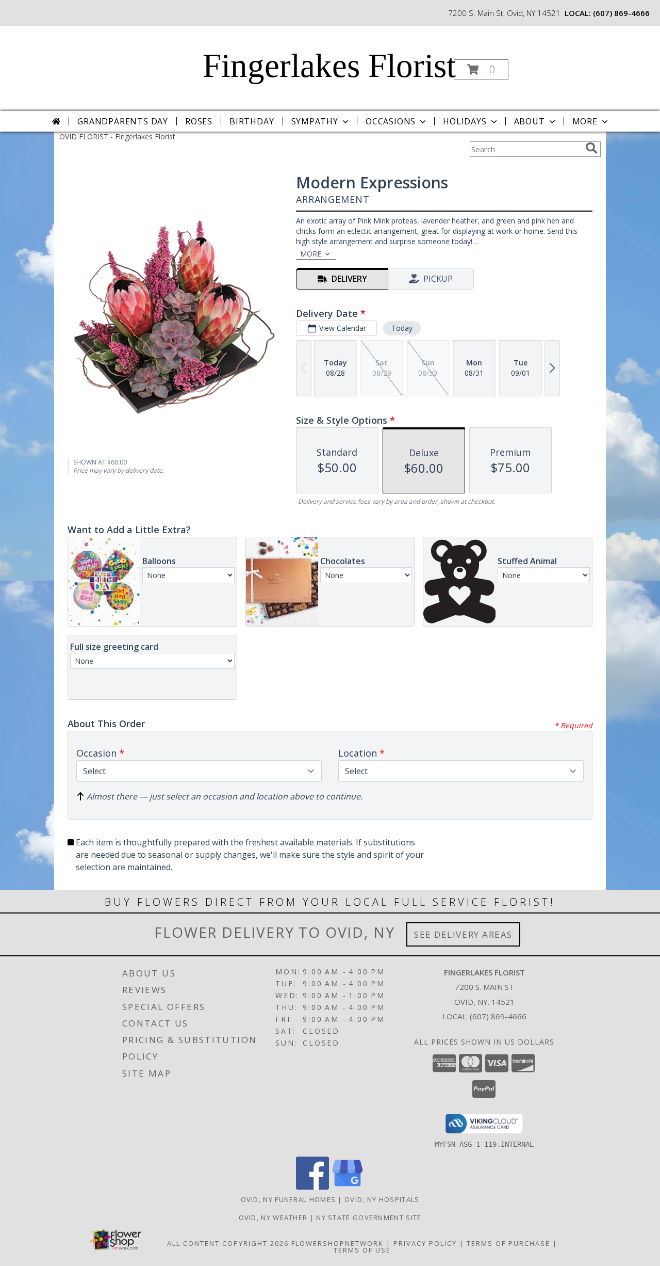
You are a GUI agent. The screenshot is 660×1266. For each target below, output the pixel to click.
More (585, 121)
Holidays (464, 121)
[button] (481, 69)
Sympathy (314, 121)
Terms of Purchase (508, 1243)
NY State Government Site (368, 1217)
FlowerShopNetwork (337, 1243)
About (529, 121)
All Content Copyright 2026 (228, 1243)
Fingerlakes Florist (329, 65)
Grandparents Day (122, 121)
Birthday (251, 121)
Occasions (391, 121)
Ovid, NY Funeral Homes (288, 1199)
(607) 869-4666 (621, 13)
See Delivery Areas (463, 934)
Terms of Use (362, 1250)
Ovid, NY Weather (273, 1217)
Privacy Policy (425, 1243)
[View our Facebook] (312, 1187)
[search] (591, 148)
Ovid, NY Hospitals (381, 1199)
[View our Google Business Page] (347, 1187)
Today (401, 328)
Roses (198, 121)
